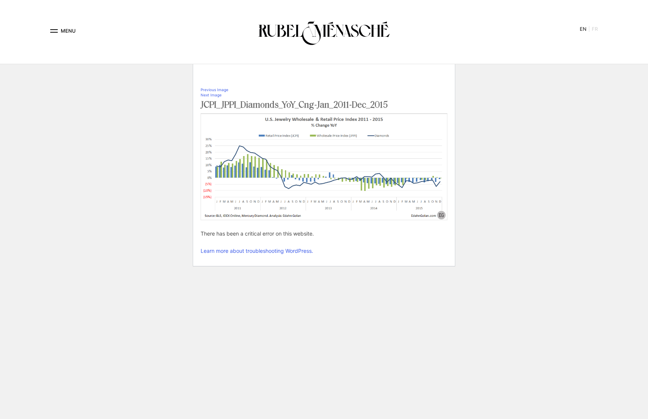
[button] (54, 31)
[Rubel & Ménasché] (324, 31)
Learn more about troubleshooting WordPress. (257, 251)
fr (595, 29)
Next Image (211, 95)
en (583, 29)
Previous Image (214, 89)
